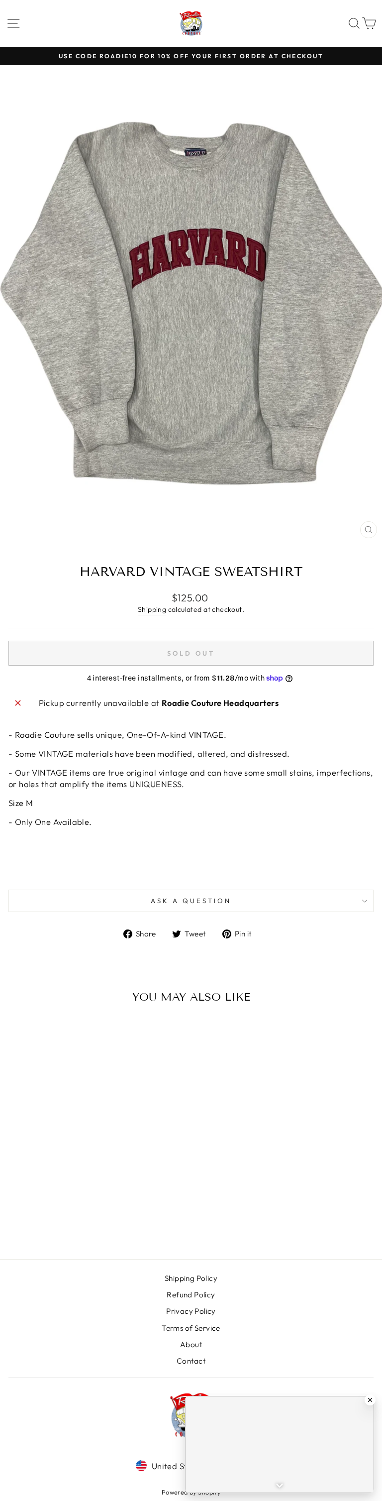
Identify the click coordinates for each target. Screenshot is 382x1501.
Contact (191, 1361)
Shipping (152, 609)
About (191, 1344)
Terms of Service (191, 1328)
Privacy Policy (191, 1311)
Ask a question (191, 901)
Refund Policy (191, 1294)
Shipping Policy (191, 1278)
